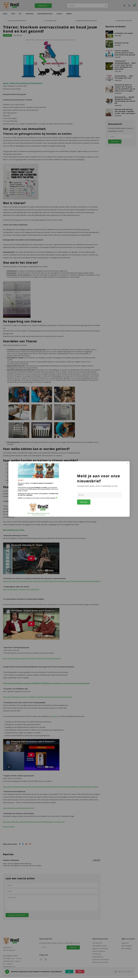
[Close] (127, 463)
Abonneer (83, 502)
